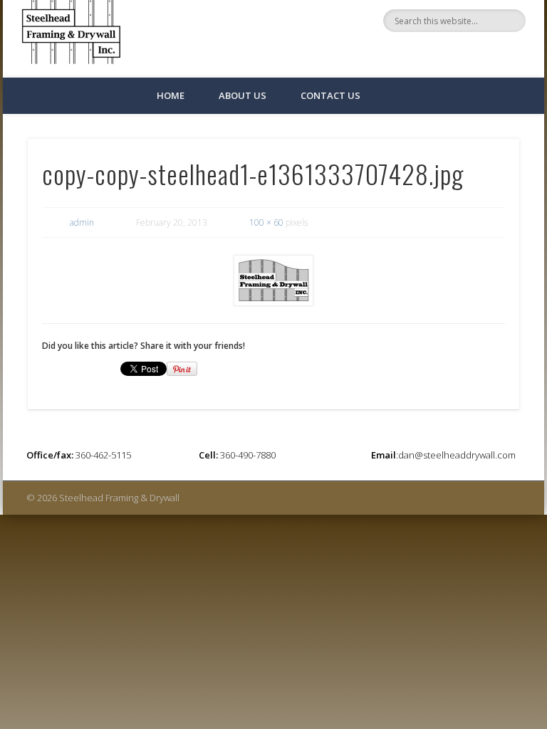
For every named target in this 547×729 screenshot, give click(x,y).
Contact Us (330, 95)
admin (82, 222)
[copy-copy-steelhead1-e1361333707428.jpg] (274, 280)
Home (170, 95)
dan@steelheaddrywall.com (457, 455)
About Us (242, 95)
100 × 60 (266, 222)
